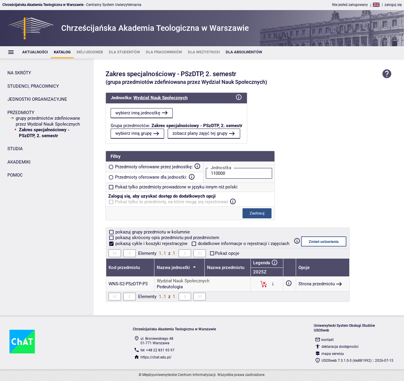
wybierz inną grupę (133, 133)
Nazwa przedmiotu (225, 267)
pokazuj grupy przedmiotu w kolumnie (152, 232)
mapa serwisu (332, 354)
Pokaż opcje (227, 253)
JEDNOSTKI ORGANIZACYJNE (37, 99)
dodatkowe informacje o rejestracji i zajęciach (243, 243)
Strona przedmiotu (316, 283)
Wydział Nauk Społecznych (160, 97)
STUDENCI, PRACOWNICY (33, 86)
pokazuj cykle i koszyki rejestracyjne (151, 243)
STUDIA (15, 148)
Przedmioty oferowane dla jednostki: (151, 177)
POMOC (15, 175)
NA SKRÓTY (19, 73)
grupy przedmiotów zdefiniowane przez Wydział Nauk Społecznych (48, 121)
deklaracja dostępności (339, 347)
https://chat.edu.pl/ (156, 357)
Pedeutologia (170, 286)
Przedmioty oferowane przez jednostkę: (154, 166)
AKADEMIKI (18, 162)
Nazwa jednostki (174, 267)
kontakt (327, 340)
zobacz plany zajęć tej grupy (199, 133)
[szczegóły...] (273, 283)
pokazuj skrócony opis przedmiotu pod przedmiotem (166, 237)
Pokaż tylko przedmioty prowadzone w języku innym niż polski (176, 187)
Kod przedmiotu (124, 267)
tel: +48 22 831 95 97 (157, 350)
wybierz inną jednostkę (137, 113)
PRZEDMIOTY (20, 112)
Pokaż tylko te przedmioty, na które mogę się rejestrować (171, 201)
